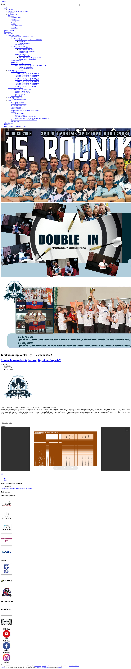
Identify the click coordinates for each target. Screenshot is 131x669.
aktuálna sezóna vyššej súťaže (23, 48)
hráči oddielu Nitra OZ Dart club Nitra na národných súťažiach (32, 118)
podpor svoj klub (12, 14)
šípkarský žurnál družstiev (26, 68)
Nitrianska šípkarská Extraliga (19, 46)
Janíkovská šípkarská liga (18, 72)
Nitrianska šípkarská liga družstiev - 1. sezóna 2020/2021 (31, 65)
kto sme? (10, 9)
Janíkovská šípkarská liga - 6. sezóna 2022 (27, 78)
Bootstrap (3, 667)
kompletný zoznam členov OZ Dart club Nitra (24, 120)
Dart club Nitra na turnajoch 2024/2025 (15, 126)
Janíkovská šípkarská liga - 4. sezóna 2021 (27, 81)
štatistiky (13, 112)
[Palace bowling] (6, 509)
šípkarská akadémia (16, 96)
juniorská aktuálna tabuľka (22, 92)
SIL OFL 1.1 (61, 667)
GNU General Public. (74, 666)
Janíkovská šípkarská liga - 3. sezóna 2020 (27, 83)
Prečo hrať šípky (16, 17)
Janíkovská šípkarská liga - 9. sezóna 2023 (27, 73)
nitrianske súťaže (9, 33)
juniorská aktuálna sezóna (22, 91)
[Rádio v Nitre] (6, 615)
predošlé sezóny (19, 44)
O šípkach (11, 16)
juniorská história (20, 94)
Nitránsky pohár (15, 60)
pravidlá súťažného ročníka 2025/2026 (22, 36)
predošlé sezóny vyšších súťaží (27, 59)
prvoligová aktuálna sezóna (26, 49)
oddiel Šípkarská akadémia (15, 88)
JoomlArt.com (37, 666)
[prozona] (6, 586)
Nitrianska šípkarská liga (18, 38)
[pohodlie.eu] (6, 533)
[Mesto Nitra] (6, 574)
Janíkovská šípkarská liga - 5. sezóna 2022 (27, 80)
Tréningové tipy (15, 20)
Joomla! (44, 666)
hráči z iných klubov (17, 108)
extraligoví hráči (23, 52)
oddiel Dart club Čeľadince (15, 97)
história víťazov (19, 113)
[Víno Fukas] (6, 521)
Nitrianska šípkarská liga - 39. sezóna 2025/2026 (28, 40)
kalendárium (7, 32)
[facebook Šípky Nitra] (6, 651)
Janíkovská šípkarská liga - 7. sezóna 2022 (27, 76)
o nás (5, 8)
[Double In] (6, 627)
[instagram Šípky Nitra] (6, 662)
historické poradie (20, 115)
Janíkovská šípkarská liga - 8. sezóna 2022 (27, 75)
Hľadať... (3, 5)
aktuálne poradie (23, 41)
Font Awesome (45, 667)
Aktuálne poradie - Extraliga (26, 51)
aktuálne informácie (24, 43)
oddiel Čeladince (16, 107)
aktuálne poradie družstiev (26, 67)
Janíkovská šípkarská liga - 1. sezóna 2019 (27, 86)
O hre (13, 22)
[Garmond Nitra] (6, 545)
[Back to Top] (1, 664)
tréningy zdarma (15, 121)
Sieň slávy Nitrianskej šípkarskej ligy (25, 116)
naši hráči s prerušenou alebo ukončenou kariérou (25, 110)
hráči (9, 100)
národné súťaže (8, 123)
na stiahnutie (14, 28)
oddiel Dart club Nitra (14, 35)
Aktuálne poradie (9, 30)
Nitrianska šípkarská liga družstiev (21, 64)
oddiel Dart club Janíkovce (15, 70)
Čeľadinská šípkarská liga (18, 99)
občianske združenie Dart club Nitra (18, 11)
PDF (2, 474)
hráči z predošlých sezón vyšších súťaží (30, 57)
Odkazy (13, 27)
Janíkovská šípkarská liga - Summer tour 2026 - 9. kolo (16, 488)
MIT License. (38, 667)
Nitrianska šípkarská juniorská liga (21, 89)
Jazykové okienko (16, 25)
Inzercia (13, 19)
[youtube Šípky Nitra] (6, 639)
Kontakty (7, 124)
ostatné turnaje (15, 62)
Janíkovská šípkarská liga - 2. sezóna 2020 (27, 84)
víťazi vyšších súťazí (24, 56)
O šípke (13, 24)
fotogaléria (11, 12)
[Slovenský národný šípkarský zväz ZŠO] (6, 598)
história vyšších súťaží (21, 54)
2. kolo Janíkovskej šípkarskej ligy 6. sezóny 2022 (31, 360)
